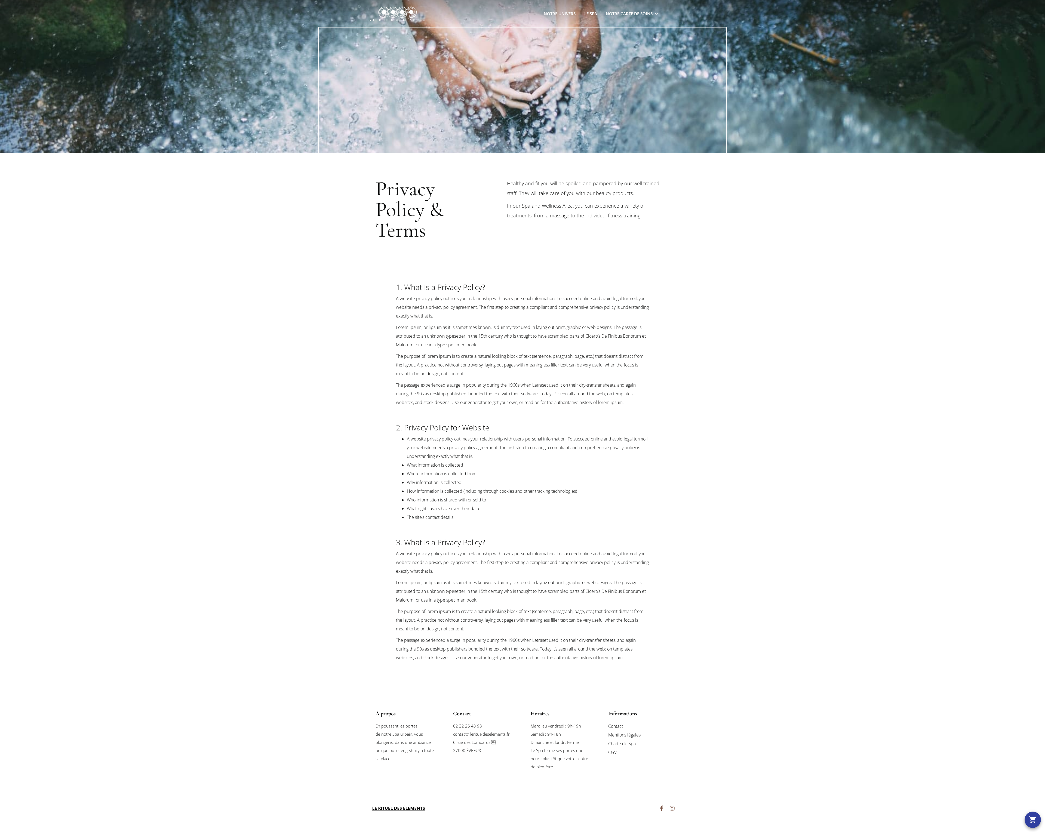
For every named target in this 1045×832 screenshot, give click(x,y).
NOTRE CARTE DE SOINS (629, 13)
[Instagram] (672, 808)
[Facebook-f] (661, 808)
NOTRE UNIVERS (560, 13)
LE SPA (590, 13)
